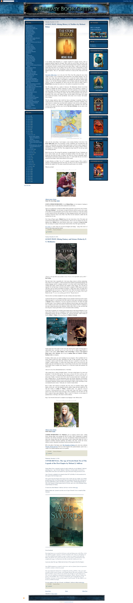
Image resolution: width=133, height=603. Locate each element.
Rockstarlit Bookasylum (32, 74)
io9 (27, 54)
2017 (29, 131)
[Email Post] (62, 229)
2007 (29, 181)
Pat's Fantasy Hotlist (31, 67)
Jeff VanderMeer (30, 57)
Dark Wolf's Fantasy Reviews (33, 38)
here (77, 487)
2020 (29, 126)
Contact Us (93, 46)
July (30, 156)
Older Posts (84, 591)
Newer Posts (48, 591)
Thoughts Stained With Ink (33, 101)
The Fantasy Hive (31, 89)
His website (48, 226)
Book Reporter (30, 30)
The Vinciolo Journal (31, 98)
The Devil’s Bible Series (51, 75)
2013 (29, 171)
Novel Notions (30, 63)
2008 (29, 180)
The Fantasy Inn (30, 90)
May (30, 159)
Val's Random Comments (32, 102)
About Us (93, 44)
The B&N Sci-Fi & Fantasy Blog (34, 86)
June (30, 158)
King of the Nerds (31, 58)
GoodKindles (30, 50)
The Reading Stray (31, 96)
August (30, 154)
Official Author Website (50, 199)
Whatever (29, 106)
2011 (29, 174)
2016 (29, 133)
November (31, 149)
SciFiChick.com (30, 75)
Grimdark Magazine (31, 51)
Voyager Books (30, 104)
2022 (29, 123)
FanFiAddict (29, 40)
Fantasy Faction (30, 46)
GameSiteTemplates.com (68, 601)
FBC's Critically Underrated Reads (95, 28)
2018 (29, 129)
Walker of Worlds (31, 105)
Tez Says (29, 82)
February (31, 164)
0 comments (50, 231)
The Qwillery (30, 94)
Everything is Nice (31, 39)
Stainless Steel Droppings (32, 81)
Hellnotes (29, 52)
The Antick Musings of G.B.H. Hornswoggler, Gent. (34, 84)
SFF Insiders (30, 77)
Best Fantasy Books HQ (32, 28)
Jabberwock (29, 55)
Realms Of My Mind (31, 71)
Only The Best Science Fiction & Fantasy (34, 65)
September (31, 152)
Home (66, 591)
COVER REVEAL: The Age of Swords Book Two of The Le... (35, 146)
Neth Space (29, 62)
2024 (29, 119)
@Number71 (30, 25)
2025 (29, 117)
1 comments (50, 453)
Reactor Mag (30, 70)
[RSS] (23, 598)
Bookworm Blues (31, 31)
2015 (29, 168)
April (30, 161)
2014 (29, 169)
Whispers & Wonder (31, 108)
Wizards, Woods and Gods (51, 446)
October (30, 151)
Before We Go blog (31, 27)
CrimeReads (29, 35)
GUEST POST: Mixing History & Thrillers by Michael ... (34, 138)
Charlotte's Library (31, 32)
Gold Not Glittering (31, 48)
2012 (29, 173)
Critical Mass (30, 36)
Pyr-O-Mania (30, 69)
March (30, 163)
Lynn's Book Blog (31, 61)
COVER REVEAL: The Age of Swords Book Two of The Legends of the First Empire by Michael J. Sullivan (66, 462)
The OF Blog (30, 93)
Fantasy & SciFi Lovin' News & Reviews (34, 42)
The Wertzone (30, 100)
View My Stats (27, 185)
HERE (58, 201)
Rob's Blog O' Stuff (31, 73)
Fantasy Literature (31, 47)
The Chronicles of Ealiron (69, 445)
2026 (29, 116)
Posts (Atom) (54, 593)
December (31, 134)
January (30, 166)
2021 (29, 124)
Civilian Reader (30, 34)
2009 (29, 178)
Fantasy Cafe (30, 44)
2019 (29, 128)
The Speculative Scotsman (32, 97)
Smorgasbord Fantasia (32, 78)
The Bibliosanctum (31, 87)
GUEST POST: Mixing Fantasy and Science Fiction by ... (35, 142)
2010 (29, 176)
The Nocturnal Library (32, 92)
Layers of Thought (31, 59)
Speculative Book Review (32, 79)
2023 (29, 121)
